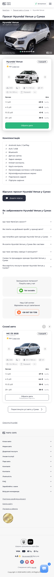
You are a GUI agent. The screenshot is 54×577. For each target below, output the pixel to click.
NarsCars (6, 10)
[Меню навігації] (50, 3)
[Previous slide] (9, 77)
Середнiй (42, 62)
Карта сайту (8, 504)
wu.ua (34, 567)
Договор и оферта (10, 509)
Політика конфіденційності (14, 499)
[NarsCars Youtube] (32, 562)
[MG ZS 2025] (27, 349)
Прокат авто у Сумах (21, 10)
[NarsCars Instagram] (27, 562)
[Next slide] (45, 77)
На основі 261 (30, 556)
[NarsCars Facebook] (22, 562)
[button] (20, 51)
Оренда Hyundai (10, 423)
